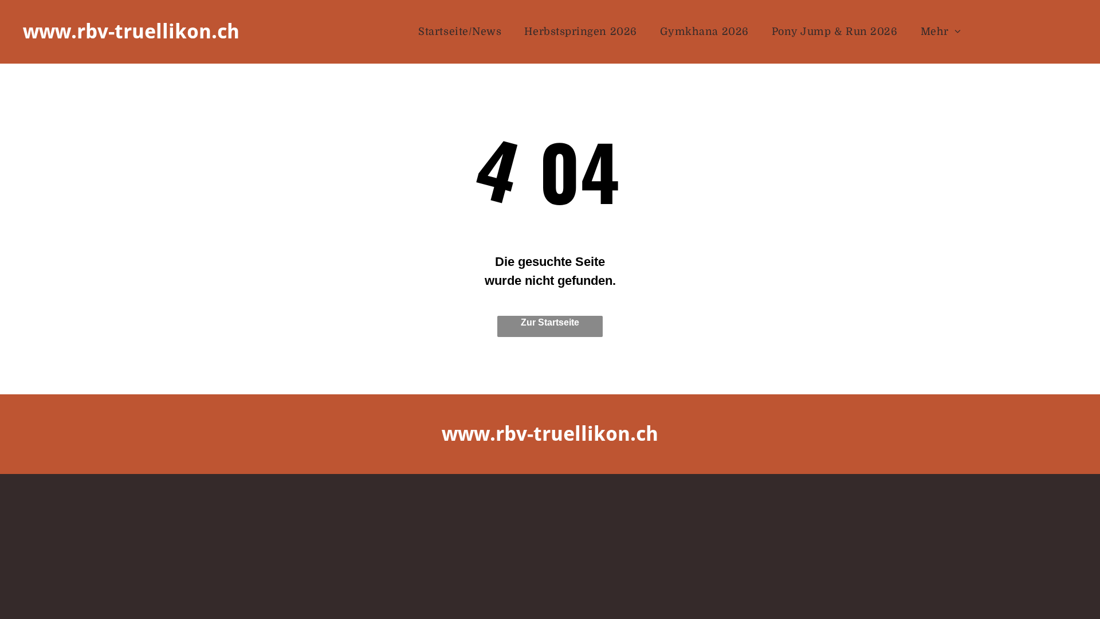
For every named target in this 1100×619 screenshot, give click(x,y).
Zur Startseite (550, 322)
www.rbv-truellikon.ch (131, 31)
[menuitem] (460, 31)
